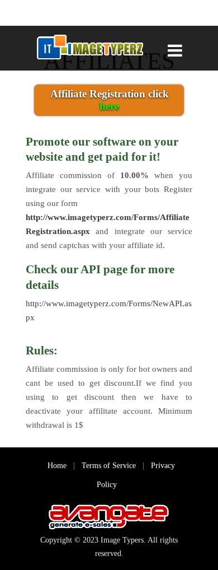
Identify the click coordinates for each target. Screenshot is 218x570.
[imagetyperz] (89, 48)
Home (57, 465)
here (109, 106)
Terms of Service (109, 465)
